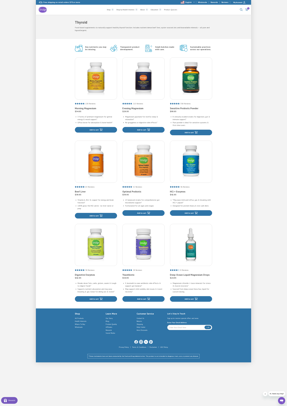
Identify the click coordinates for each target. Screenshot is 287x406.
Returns (139, 321)
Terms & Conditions (139, 347)
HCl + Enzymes (177, 191)
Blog (107, 321)
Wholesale (202, 2)
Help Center (141, 327)
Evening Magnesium (133, 108)
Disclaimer (153, 347)
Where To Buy (80, 324)
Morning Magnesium (85, 108)
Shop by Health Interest (125, 10)
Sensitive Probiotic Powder (184, 108)
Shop (109, 10)
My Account (237, 2)
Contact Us (140, 318)
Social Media (110, 333)
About (142, 10)
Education (154, 10)
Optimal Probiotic (131, 191)
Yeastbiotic (128, 274)
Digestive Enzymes (85, 274)
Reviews (225, 2)
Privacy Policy (124, 347)
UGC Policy (164, 347)
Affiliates (109, 327)
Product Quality (111, 324)
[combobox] (188, 2)
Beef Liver (80, 191)
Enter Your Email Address (177, 322)
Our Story (109, 318)
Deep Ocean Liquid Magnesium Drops (190, 274)
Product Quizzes (170, 10)
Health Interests (80, 321)
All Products (79, 318)
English (188, 2)
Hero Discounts (142, 330)
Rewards (214, 2)
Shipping (140, 324)
